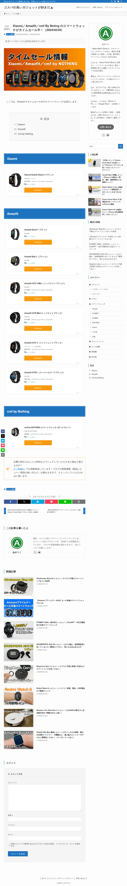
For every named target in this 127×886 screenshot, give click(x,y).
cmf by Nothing (25, 133)
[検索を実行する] (120, 146)
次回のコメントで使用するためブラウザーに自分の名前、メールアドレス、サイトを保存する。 (45, 845)
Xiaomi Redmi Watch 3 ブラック (39, 174)
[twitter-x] (111, 1)
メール (11, 824)
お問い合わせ (105, 127)
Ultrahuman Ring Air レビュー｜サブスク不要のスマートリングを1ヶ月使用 (105, 230)
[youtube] (39, 552)
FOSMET (95, 313)
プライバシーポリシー (65, 878)
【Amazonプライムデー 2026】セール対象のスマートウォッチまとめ (105, 237)
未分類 (94, 357)
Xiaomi (21, 124)
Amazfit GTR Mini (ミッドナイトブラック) (43, 313)
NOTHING (95, 322)
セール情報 (10, 34)
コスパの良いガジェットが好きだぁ (28, 7)
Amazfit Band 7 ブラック (35, 229)
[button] (10, 502)
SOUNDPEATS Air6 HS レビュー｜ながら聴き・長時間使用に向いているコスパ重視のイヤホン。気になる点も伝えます (105, 256)
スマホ (94, 299)
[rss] (115, 1)
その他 (94, 332)
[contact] (118, 1)
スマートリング (97, 341)
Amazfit (21, 129)
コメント (12, 782)
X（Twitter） (20, 468)
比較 (93, 336)
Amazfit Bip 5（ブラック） (36, 256)
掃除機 (94, 351)
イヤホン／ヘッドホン (100, 289)
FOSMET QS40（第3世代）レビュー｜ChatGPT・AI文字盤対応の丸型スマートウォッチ (105, 246)
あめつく (17, 552)
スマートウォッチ (98, 304)
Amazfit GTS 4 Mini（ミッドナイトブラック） (45, 283)
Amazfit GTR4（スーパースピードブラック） (44, 372)
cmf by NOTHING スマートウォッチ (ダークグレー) (47, 427)
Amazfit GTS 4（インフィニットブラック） (44, 342)
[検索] (121, 1)
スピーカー (96, 294)
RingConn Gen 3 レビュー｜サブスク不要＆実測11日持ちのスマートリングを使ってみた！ (105, 266)
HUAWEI (95, 318)
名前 (10, 815)
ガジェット (95, 284)
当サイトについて (48, 878)
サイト (10, 834)
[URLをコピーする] (78, 502)
